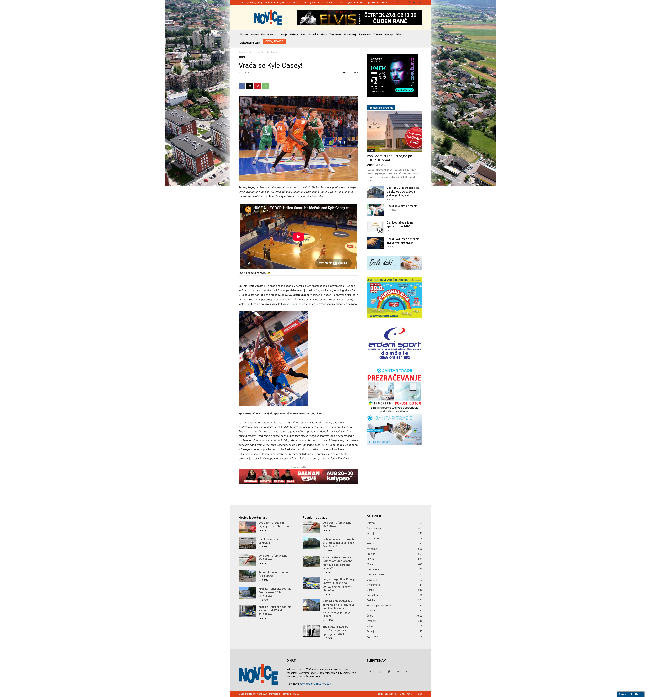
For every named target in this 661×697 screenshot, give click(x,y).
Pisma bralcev (374, 595)
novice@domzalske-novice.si (315, 683)
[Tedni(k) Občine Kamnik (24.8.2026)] (247, 576)
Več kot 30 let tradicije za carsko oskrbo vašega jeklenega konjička (403, 182)
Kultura (294, 34)
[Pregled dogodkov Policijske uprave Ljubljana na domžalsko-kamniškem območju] (311, 583)
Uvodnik (371, 620)
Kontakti (385, 2)
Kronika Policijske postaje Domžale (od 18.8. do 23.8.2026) (275, 592)
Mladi (324, 34)
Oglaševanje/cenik (250, 42)
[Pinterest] (257, 86)
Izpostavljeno (374, 538)
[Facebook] (397, 2)
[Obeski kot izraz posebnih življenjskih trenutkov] (375, 234)
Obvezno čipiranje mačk (402, 197)
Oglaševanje (372, 2)
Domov (330, 2)
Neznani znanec (375, 574)
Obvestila (372, 579)
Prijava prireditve (354, 2)
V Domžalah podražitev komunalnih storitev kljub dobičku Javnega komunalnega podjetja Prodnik (339, 608)
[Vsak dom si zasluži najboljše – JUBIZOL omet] (394, 122)
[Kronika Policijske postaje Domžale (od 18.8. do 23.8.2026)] (247, 593)
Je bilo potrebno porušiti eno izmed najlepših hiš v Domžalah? (338, 543)
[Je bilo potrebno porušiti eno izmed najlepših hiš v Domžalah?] (311, 543)
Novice (244, 34)
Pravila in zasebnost (386, 693)
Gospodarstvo (269, 34)
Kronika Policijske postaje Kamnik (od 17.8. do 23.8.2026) (275, 610)
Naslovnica (373, 569)
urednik (370, 155)
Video (370, 626)
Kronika (313, 34)
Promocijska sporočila (379, 605)
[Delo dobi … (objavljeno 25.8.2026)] (247, 560)
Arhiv (398, 34)
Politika (254, 34)
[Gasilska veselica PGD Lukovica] (247, 543)
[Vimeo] (408, 2)
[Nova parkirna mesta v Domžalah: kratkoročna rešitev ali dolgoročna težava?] (311, 561)
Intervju (389, 34)
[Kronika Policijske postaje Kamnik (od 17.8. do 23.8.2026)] (247, 611)
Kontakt (418, 693)
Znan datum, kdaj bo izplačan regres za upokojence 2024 (335, 630)
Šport (304, 34)
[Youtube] (419, 2)
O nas (340, 2)
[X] (402, 2)
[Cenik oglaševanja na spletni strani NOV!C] (375, 218)
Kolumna (372, 543)
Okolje (283, 34)
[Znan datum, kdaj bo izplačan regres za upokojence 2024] (311, 631)
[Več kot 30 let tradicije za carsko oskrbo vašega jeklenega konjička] (375, 183)
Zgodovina (335, 34)
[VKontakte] (414, 2)
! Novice (371, 141)
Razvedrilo (365, 34)
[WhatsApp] (265, 86)
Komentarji (350, 34)
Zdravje (377, 34)
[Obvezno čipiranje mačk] (375, 201)
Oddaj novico (274, 41)
